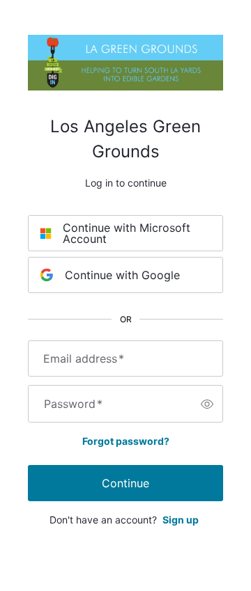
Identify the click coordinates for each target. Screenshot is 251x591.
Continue (125, 483)
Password (73, 403)
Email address (83, 358)
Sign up (180, 520)
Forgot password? (125, 441)
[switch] (207, 404)
